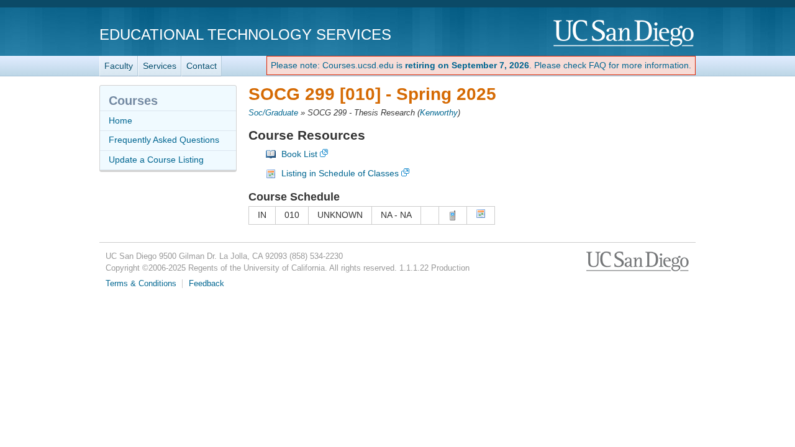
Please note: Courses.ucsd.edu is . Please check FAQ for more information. (481, 65)
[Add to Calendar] (481, 215)
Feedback (206, 283)
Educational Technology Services (245, 34)
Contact (201, 66)
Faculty (118, 66)
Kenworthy (439, 113)
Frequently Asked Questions (164, 140)
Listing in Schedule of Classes (340, 173)
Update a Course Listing (156, 160)
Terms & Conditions (141, 283)
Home (120, 120)
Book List (299, 154)
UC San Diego (624, 34)
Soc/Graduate (273, 113)
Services (159, 66)
